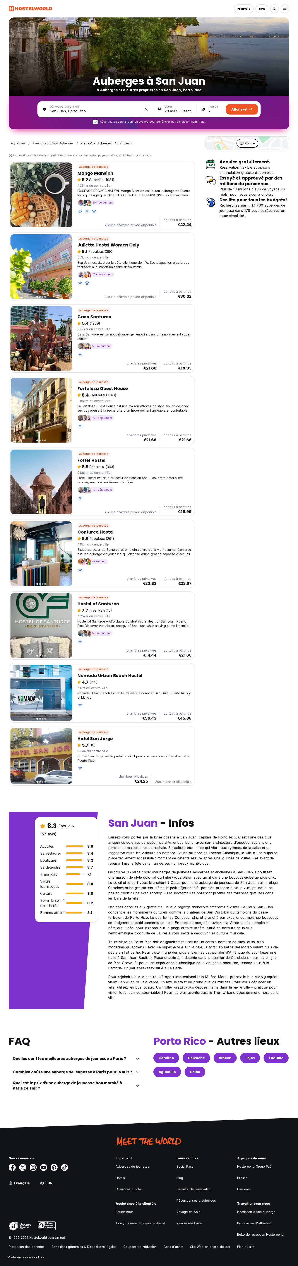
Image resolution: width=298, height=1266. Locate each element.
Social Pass (184, 1166)
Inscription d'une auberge (256, 1212)
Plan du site (245, 1247)
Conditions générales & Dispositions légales (83, 1247)
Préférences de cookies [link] (26, 1257)
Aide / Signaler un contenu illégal (140, 1223)
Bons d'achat (173, 1247)
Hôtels (120, 1178)
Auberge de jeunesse (93, 166)
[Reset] (146, 109)
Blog (179, 1178)
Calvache (196, 1058)
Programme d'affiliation (254, 1223)
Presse (242, 1178)
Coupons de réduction (140, 1247)
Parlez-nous (124, 1212)
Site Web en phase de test (210, 1247)
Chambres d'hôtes (129, 1189)
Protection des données (27, 1247)
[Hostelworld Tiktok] (64, 1167)
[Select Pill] (274, 8)
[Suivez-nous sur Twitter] (22, 1167)
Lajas (250, 1058)
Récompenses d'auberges (196, 1200)
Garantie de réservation (193, 1189)
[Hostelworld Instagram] (33, 1167)
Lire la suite (143, 155)
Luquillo (276, 1058)
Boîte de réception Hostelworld (260, 1234)
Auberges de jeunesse (132, 1166)
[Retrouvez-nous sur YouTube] (43, 1167)
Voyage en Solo (188, 1212)
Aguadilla (167, 1072)
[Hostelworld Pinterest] (54, 1167)
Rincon (225, 1058)
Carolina (166, 1058)
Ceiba (195, 1072)
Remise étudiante (189, 1223)
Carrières (244, 1189)
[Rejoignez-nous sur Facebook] (12, 1167)
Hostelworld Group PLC (254, 1166)
